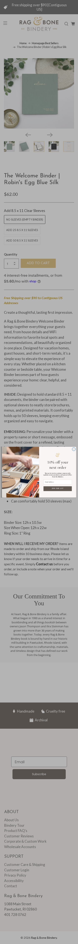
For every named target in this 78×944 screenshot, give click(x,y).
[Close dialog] (73, 449)
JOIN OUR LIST (57, 488)
